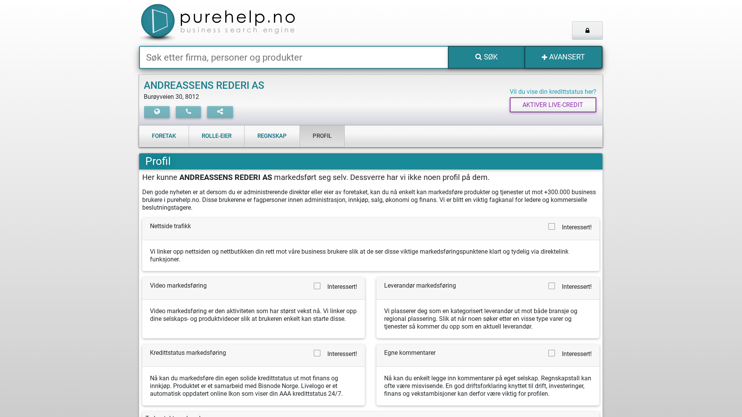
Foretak (164, 135)
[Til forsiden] (235, 23)
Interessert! (577, 227)
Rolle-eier (216, 135)
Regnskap (272, 135)
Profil (322, 135)
